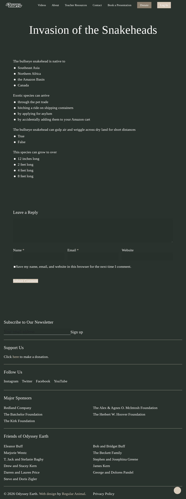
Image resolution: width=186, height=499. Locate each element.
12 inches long (28, 159)
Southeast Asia (29, 68)
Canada (23, 85)
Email (73, 250)
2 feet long (25, 164)
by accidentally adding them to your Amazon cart (54, 119)
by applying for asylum (35, 113)
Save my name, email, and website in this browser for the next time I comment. (73, 266)
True (21, 136)
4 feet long (25, 170)
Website (128, 250)
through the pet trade (33, 102)
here (16, 357)
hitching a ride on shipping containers (45, 108)
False (21, 142)
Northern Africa (29, 73)
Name (18, 250)
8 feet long (25, 176)
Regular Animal (73, 494)
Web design (47, 494)
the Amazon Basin (31, 79)
